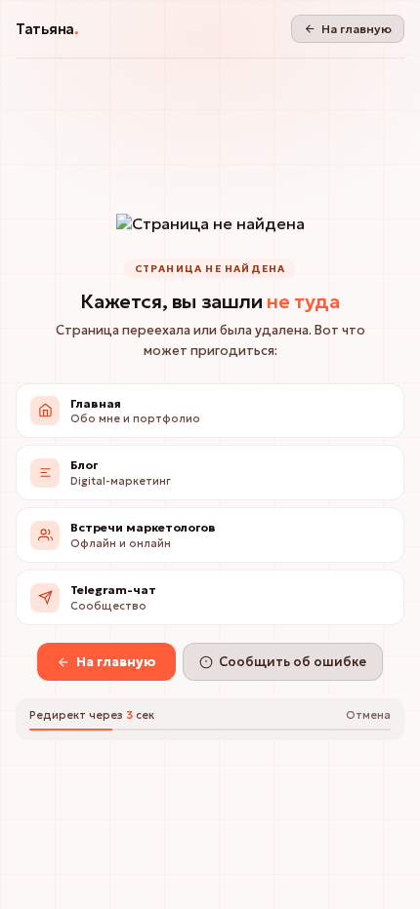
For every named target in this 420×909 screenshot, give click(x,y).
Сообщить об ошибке (292, 661)
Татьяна (47, 29)
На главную (356, 28)
